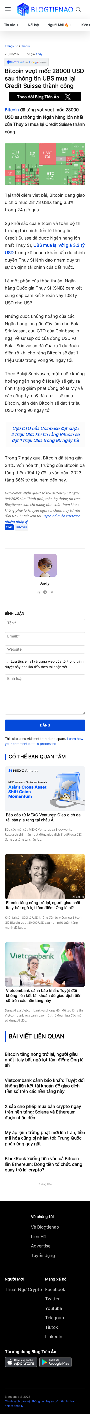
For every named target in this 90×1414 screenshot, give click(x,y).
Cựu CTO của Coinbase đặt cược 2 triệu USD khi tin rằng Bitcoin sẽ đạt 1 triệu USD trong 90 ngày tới (45, 434)
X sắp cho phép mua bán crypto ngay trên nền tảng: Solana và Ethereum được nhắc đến (43, 1112)
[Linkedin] (38, 591)
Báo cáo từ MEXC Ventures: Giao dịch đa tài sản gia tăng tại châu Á (43, 817)
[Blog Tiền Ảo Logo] (45, 9)
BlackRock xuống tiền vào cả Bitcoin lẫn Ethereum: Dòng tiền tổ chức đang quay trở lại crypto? (43, 1164)
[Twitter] (36, 536)
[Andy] (45, 565)
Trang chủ (11, 46)
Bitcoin (12, 109)
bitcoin (21, 527)
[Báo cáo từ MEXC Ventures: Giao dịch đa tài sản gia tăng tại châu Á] (45, 788)
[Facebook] (25, 536)
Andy (39, 54)
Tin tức (26, 46)
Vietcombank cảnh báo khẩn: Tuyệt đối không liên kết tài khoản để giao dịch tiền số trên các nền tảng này (43, 995)
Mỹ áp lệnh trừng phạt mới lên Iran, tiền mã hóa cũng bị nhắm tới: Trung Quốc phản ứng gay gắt (45, 1138)
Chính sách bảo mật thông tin (24, 1401)
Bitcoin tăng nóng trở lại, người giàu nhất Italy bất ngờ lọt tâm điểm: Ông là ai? (43, 905)
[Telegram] (47, 536)
